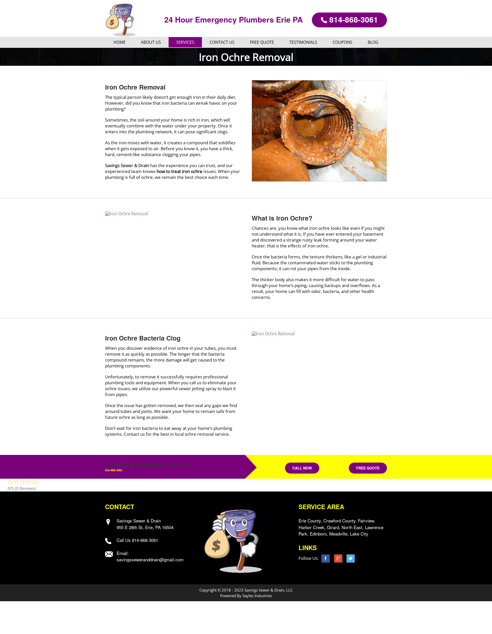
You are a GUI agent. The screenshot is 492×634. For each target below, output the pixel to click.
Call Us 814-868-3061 (137, 540)
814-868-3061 (352, 19)
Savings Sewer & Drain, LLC (268, 590)
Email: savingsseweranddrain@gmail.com (150, 556)
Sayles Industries (257, 595)
